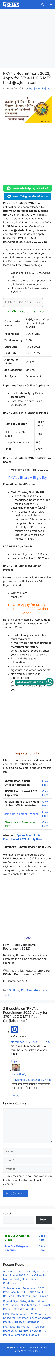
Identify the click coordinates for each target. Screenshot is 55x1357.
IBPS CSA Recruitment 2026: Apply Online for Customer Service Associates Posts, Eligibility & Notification (27, 1318)
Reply (14, 1061)
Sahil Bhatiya (20, 1074)
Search (7, 1213)
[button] (42, 4)
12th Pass (27, 990)
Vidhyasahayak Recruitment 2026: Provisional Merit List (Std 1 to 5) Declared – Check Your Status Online (25, 1292)
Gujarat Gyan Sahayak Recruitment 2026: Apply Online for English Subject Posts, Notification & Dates (26, 1305)
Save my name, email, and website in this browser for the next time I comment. (27, 1180)
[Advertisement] (27, 39)
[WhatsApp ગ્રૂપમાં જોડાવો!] (49, 682)
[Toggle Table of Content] (36, 302)
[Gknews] (11, 4)
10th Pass (13, 990)
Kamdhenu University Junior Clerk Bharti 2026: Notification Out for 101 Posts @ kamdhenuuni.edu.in (25, 1331)
